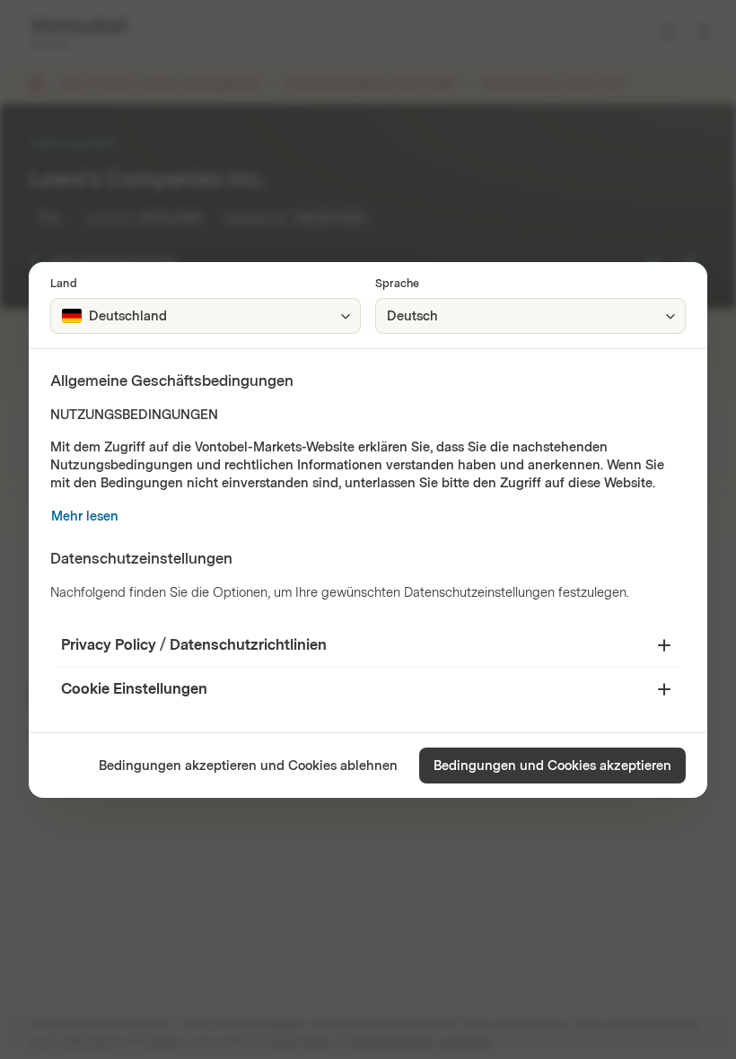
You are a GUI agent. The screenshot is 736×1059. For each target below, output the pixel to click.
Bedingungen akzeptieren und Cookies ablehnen (248, 766)
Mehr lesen (84, 516)
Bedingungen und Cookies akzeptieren (552, 766)
